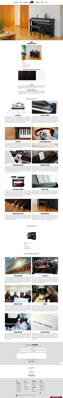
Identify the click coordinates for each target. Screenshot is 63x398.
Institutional (37, 2)
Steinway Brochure (18, 389)
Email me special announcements (32, 359)
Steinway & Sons (26, 383)
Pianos (21, 2)
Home (17, 381)
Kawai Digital (26, 386)
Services (42, 2)
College (33, 388)
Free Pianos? (18, 387)
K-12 (32, 389)
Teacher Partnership (42, 385)
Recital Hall (41, 387)
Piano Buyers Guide (19, 388)
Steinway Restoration (42, 383)
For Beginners (25, 2)
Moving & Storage (42, 389)
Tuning (41, 384)
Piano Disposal (41, 390)
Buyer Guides (16, 2)
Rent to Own (33, 384)
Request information (26, 66)
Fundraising (33, 390)
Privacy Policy (33, 395)
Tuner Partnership (42, 386)
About (46, 2)
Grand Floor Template (19, 386)
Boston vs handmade (19, 390)
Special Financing (18, 391)
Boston (25, 384)
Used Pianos (25, 388)
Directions (31, 375)
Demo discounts (26, 387)
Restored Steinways (26, 389)
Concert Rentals (42, 388)
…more (24, 122)
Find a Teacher (34, 385)
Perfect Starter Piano (34, 383)
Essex (25, 385)
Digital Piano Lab (34, 391)
